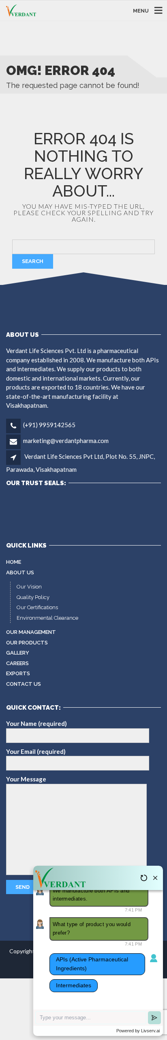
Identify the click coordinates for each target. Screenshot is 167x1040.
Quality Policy (33, 597)
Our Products (27, 643)
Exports (18, 673)
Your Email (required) (36, 751)
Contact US (23, 684)
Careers (17, 663)
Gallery (17, 653)
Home (13, 562)
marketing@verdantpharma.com (66, 440)
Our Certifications (37, 607)
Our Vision (29, 587)
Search (32, 261)
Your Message (26, 779)
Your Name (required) (36, 723)
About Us (20, 572)
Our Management (31, 632)
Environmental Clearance (47, 618)
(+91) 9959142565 (49, 424)
